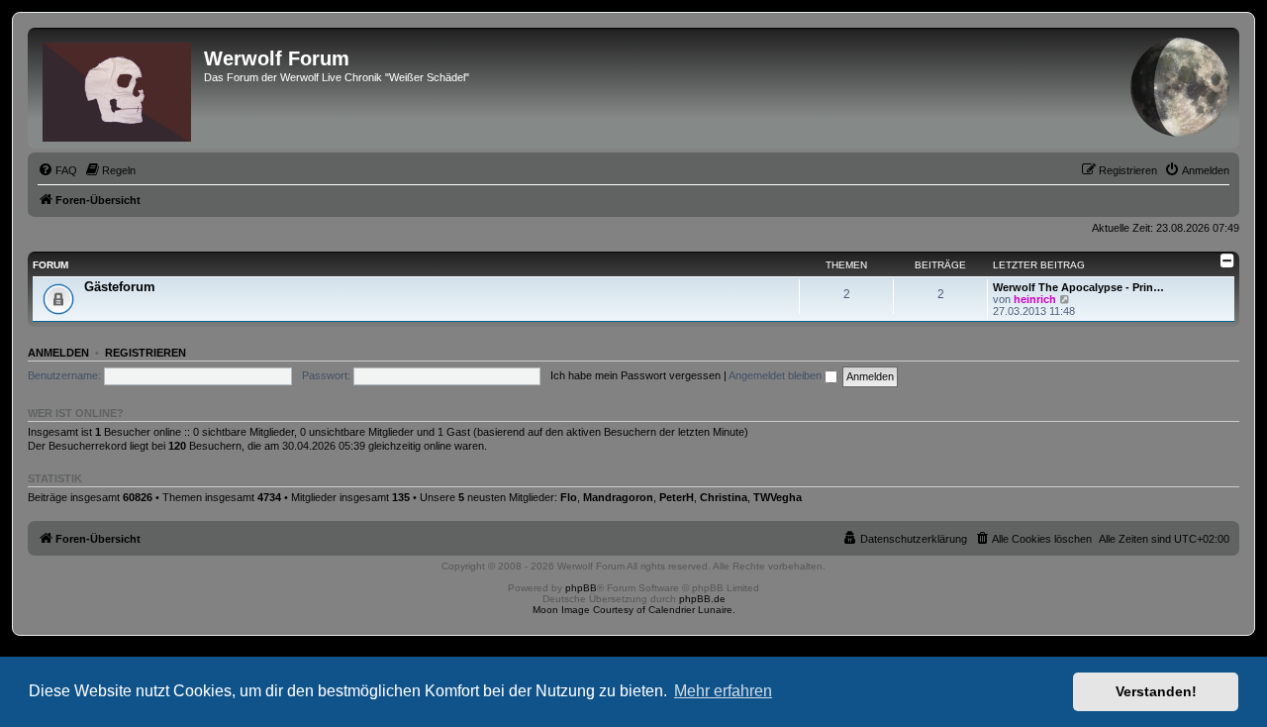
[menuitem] (57, 170)
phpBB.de (702, 598)
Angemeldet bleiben (777, 375)
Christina (723, 497)
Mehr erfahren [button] (723, 690)
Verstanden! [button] (1156, 691)
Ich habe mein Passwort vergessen (635, 375)
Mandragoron (618, 497)
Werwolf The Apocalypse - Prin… (1078, 287)
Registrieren (145, 353)
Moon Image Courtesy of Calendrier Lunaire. (634, 609)
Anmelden (58, 353)
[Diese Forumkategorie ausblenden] (1227, 260)
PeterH (676, 497)
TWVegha (777, 497)
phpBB (581, 587)
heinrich (1035, 299)
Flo (568, 497)
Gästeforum (119, 286)
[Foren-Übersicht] (118, 88)
